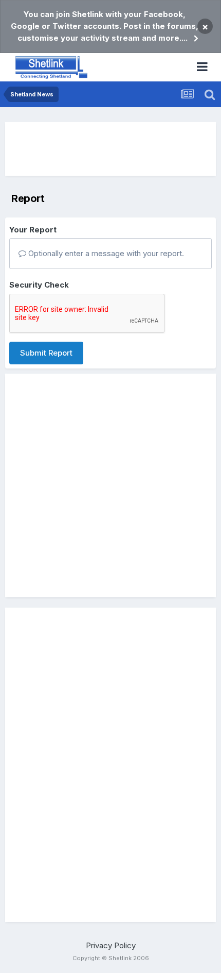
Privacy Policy (111, 945)
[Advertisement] (110, 149)
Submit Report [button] (46, 353)
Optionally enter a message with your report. (105, 253)
